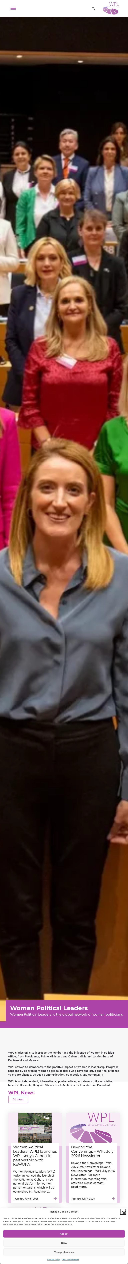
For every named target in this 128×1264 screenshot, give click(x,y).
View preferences (64, 1252)
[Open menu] (13, 8)
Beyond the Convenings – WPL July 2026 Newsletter (92, 1151)
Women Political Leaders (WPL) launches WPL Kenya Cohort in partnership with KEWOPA (35, 1156)
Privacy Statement (70, 1260)
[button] (123, 1212)
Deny (64, 1243)
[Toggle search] (93, 8)
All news (18, 1099)
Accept (64, 1233)
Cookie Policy (53, 1260)
